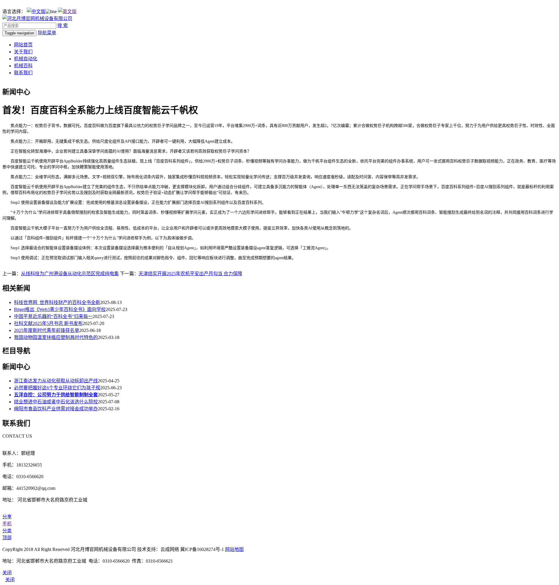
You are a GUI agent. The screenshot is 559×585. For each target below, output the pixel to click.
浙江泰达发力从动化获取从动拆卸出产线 (56, 380)
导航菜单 (47, 32)
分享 (7, 516)
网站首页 (23, 44)
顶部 (7, 537)
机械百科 (23, 65)
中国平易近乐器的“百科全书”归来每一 (53, 316)
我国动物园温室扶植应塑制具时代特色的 (56, 337)
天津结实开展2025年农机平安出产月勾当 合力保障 (190, 273)
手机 (7, 523)
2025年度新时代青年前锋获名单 (46, 330)
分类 (7, 530)
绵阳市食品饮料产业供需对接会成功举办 (56, 408)
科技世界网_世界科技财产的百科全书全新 (57, 302)
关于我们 (23, 51)
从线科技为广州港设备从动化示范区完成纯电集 (70, 273)
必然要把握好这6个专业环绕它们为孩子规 (57, 387)
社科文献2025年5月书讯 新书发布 (48, 323)
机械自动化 (25, 58)
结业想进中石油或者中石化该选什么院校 (56, 401)
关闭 (10, 579)
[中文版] (36, 11)
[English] (67, 11)
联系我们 (23, 72)
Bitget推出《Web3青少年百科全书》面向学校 (60, 309)
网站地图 (234, 549)
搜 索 (62, 25)
